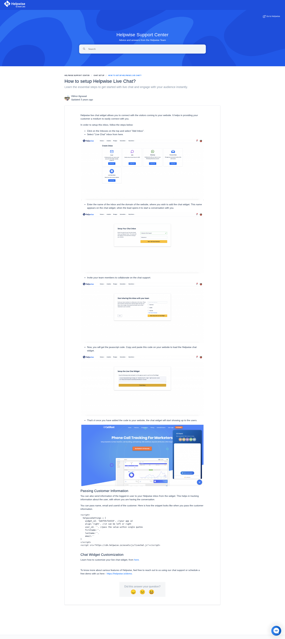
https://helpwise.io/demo (119, 573)
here (136, 559)
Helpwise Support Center (142, 34)
